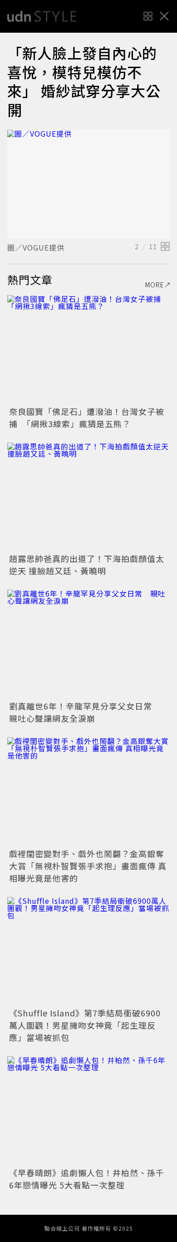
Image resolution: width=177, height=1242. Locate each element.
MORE (154, 284)
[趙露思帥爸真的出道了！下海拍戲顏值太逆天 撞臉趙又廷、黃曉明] (88, 497)
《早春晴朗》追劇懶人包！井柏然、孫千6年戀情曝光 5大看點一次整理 (86, 1179)
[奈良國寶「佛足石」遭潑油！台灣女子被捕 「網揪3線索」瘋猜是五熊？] (88, 349)
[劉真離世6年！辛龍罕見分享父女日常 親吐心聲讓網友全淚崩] (88, 644)
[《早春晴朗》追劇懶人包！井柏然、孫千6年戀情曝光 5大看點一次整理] (88, 1110)
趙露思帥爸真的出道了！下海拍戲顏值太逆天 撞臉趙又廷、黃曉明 (86, 564)
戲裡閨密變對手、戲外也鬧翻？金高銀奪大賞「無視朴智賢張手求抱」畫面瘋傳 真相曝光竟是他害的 (88, 866)
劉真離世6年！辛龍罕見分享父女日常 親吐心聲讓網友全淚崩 (85, 712)
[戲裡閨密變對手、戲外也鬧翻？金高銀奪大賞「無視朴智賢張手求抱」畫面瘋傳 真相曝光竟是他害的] (88, 791)
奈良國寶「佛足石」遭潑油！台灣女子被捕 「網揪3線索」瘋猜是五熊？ (86, 417)
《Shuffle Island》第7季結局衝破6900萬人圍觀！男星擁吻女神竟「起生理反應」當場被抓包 (85, 1025)
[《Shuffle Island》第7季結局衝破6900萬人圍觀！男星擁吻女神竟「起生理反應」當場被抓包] (88, 951)
